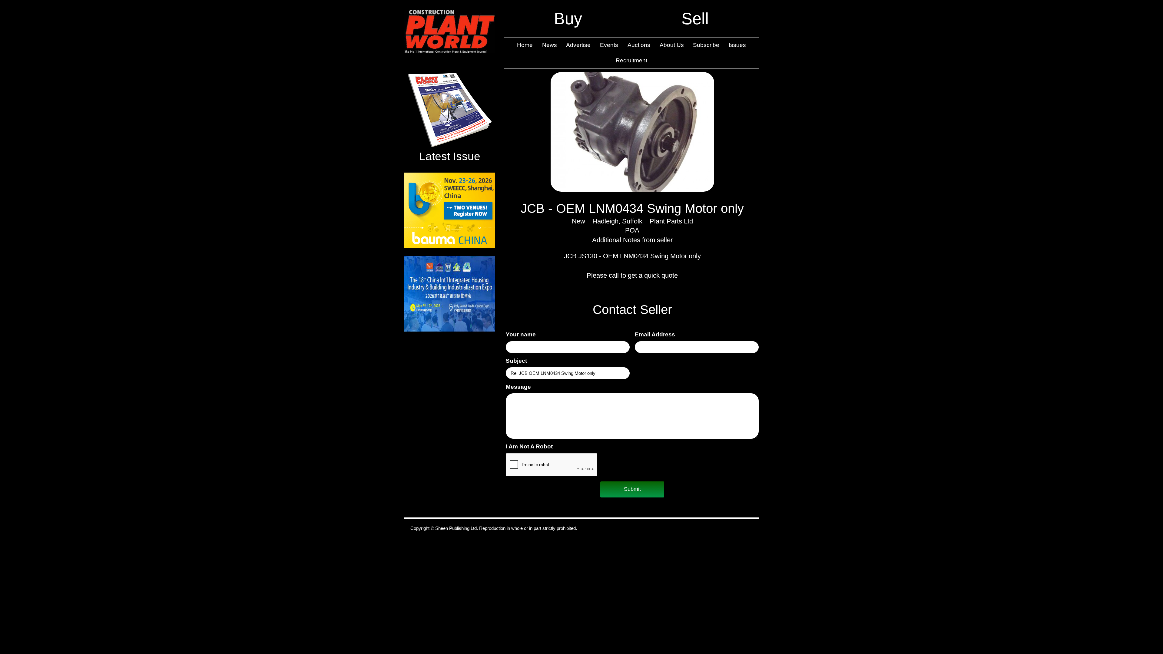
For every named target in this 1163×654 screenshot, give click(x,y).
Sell (695, 18)
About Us (672, 45)
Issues (737, 45)
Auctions (639, 45)
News (549, 45)
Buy (568, 18)
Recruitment (631, 60)
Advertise (578, 45)
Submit (632, 489)
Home (525, 45)
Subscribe (706, 45)
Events (609, 45)
